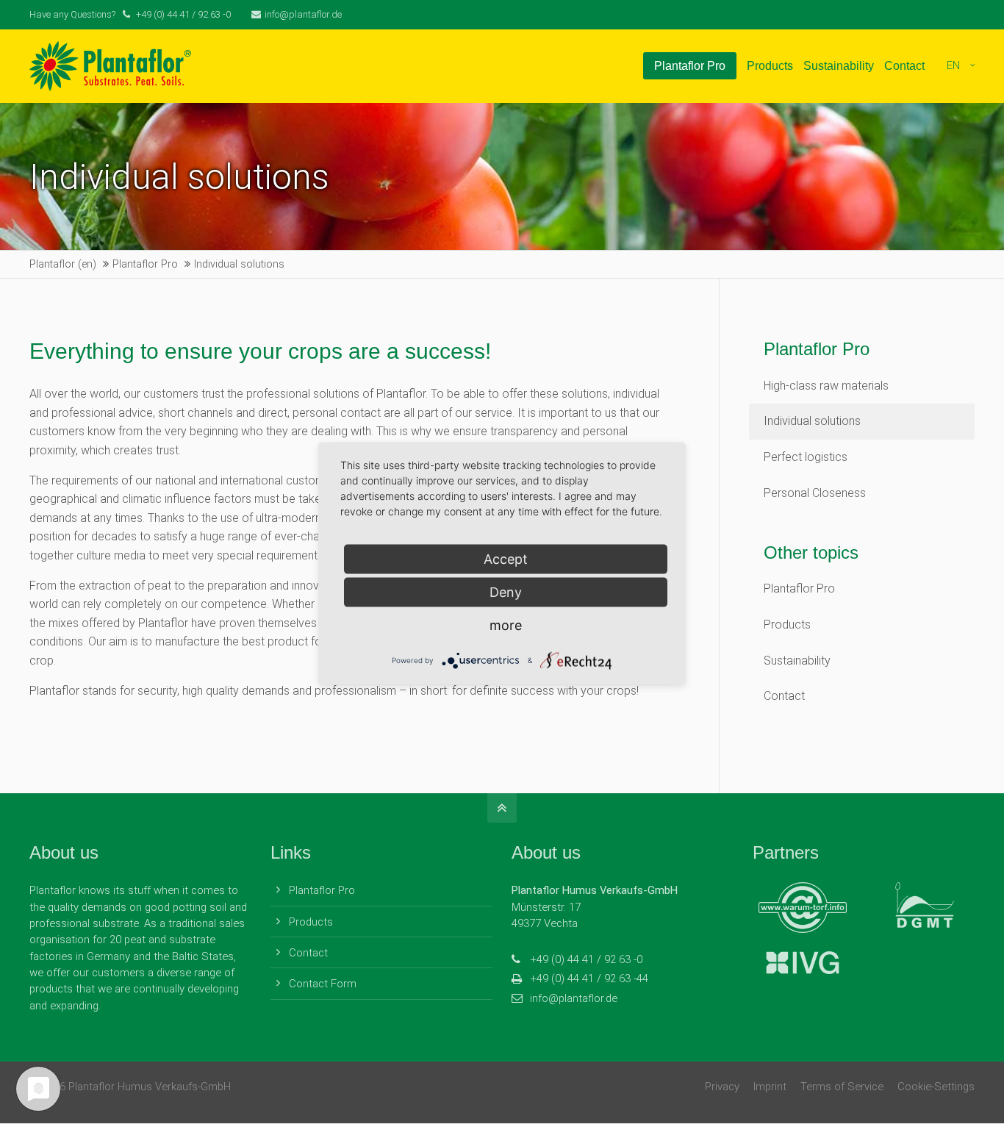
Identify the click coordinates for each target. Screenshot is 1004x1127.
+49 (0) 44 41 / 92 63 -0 (586, 959)
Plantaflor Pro (799, 588)
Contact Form (322, 983)
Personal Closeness (815, 493)
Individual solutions (812, 421)
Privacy (722, 1086)
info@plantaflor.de (303, 14)
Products (787, 625)
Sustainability (797, 661)
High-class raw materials (826, 386)
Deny (506, 591)
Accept (506, 558)
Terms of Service (841, 1086)
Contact (784, 696)
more (506, 624)
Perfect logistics (805, 457)
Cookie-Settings (936, 1086)
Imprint (769, 1086)
